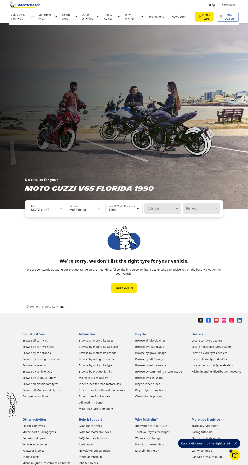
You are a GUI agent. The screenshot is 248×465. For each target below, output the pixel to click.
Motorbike (48, 306)
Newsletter (179, 16)
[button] (60, 208)
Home (34, 306)
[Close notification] (235, 443)
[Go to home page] (24, 5)
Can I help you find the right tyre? (205, 443)
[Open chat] (234, 454)
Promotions (156, 16)
